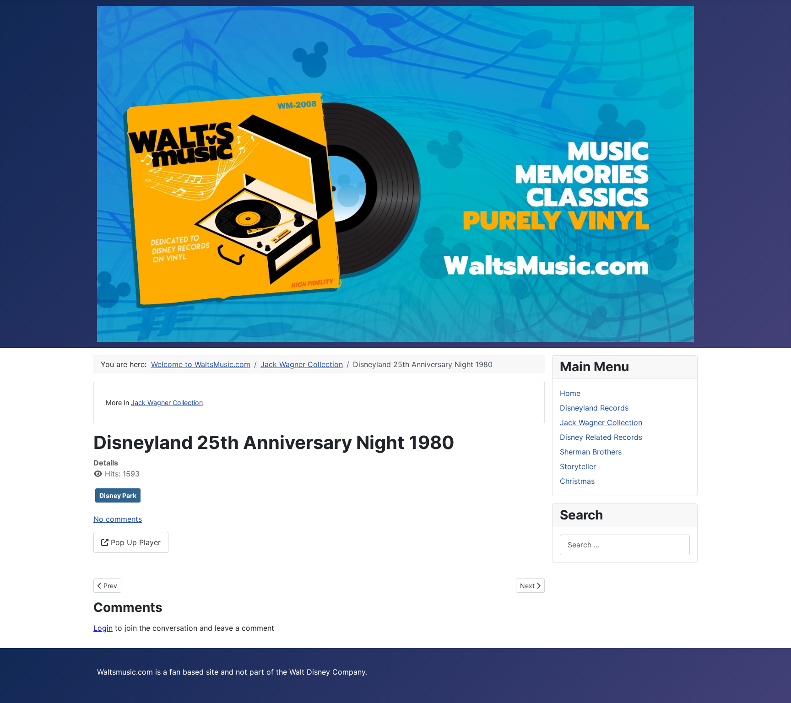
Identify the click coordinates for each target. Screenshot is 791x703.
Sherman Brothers (591, 451)
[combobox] (625, 545)
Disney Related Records (601, 437)
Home (570, 393)
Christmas (577, 481)
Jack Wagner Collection (167, 402)
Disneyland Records (594, 407)
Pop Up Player (134, 542)
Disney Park (117, 495)
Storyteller (578, 466)
